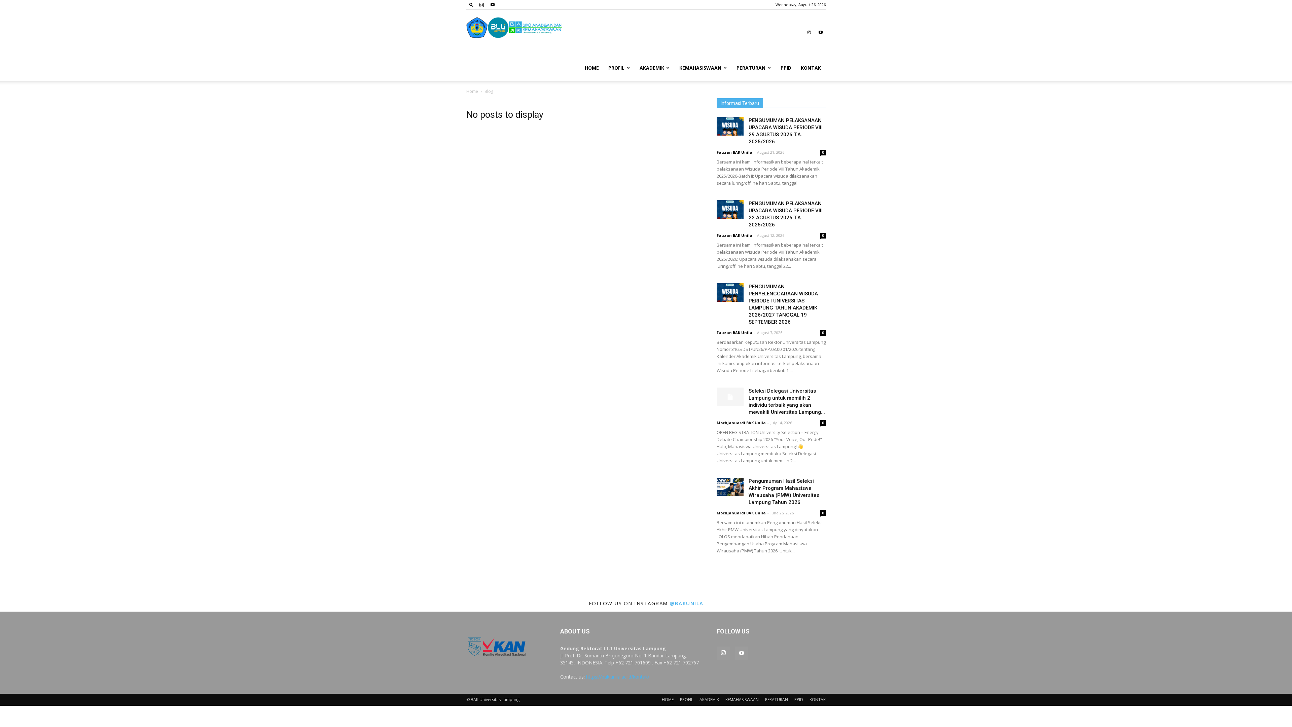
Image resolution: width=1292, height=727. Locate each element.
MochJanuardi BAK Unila (741, 422)
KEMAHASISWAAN (700, 68)
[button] (471, 4)
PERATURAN (751, 68)
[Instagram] (481, 4)
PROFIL (616, 68)
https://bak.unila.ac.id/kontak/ (617, 677)
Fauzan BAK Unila (734, 152)
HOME (592, 68)
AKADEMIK (652, 68)
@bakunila (687, 603)
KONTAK (811, 68)
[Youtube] (493, 4)
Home (472, 91)
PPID (786, 68)
